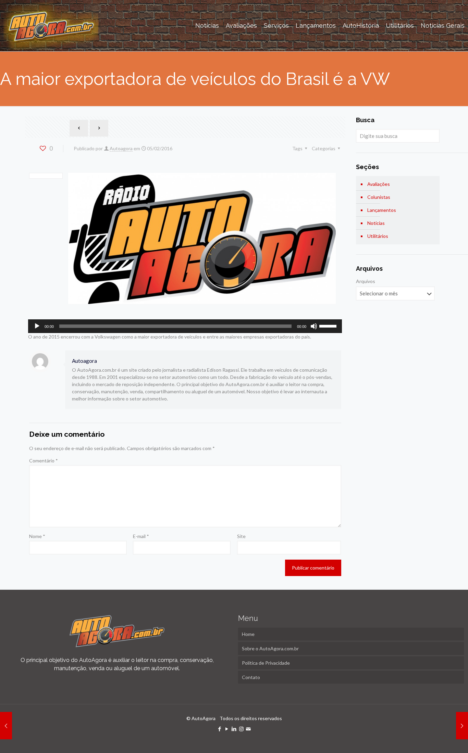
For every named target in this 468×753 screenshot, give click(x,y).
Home (248, 634)
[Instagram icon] (241, 729)
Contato (251, 677)
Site (241, 536)
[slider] (328, 325)
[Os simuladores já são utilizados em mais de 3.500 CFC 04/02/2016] (6, 725)
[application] (185, 326)
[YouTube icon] (227, 729)
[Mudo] (313, 326)
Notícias (376, 223)
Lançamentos (381, 210)
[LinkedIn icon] (234, 729)
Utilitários (377, 236)
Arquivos (365, 281)
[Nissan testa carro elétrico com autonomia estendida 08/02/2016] (462, 725)
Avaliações (378, 184)
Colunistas (378, 197)
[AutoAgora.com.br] (50, 25)
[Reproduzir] (37, 326)
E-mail (141, 536)
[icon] (248, 729)
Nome (37, 536)
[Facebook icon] (219, 729)
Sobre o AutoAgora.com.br (270, 648)
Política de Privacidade (266, 663)
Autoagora (121, 148)
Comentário (43, 460)
